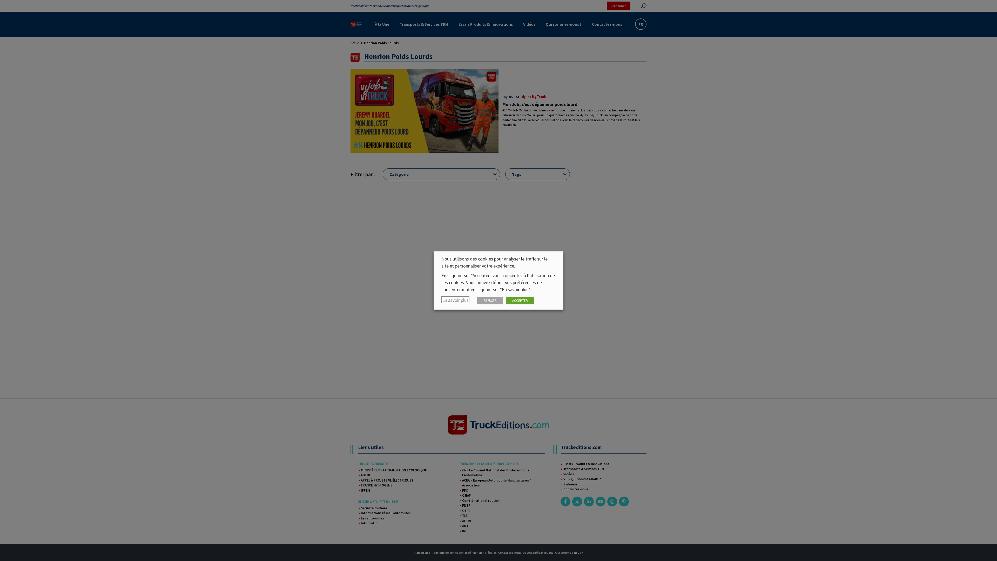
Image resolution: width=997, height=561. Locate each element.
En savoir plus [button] (455, 300)
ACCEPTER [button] (520, 300)
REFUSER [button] (490, 300)
